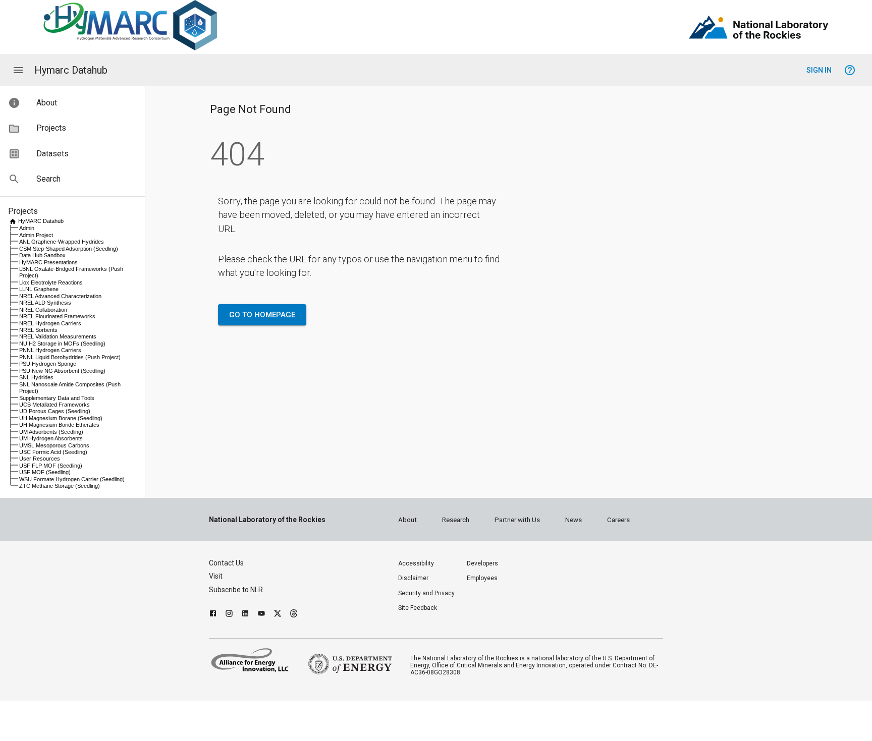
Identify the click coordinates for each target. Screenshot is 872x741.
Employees (482, 578)
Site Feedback (417, 607)
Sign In (819, 70)
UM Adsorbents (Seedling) (51, 432)
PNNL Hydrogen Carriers (50, 350)
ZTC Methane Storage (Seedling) (59, 486)
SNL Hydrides (36, 377)
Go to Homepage (262, 314)
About (407, 520)
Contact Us (226, 563)
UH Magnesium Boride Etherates (59, 425)
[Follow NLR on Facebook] (213, 614)
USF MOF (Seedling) (45, 472)
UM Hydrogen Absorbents (51, 438)
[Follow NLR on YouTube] (261, 614)
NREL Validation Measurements (57, 336)
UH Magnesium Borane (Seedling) (60, 418)
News (573, 520)
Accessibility (416, 563)
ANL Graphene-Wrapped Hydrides (61, 242)
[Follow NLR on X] (278, 614)
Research (455, 520)
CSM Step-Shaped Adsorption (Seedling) (68, 249)
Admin (26, 228)
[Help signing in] (850, 70)
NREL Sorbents (38, 330)
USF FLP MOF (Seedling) (50, 466)
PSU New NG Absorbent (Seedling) (62, 371)
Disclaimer (413, 578)
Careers (618, 520)
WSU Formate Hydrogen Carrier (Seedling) (72, 479)
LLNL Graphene (39, 289)
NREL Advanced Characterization (60, 296)
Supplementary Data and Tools (56, 398)
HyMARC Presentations (48, 262)
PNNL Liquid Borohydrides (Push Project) (70, 357)
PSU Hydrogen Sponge (47, 364)
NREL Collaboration (43, 310)
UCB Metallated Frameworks (54, 405)
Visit (216, 576)
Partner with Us (517, 520)
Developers (482, 563)
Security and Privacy (426, 593)
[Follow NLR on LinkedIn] (245, 614)
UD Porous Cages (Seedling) (54, 411)
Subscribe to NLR (236, 590)
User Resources (39, 458)
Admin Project (36, 235)
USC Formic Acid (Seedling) (53, 452)
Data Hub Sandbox (42, 255)
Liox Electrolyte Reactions (51, 282)
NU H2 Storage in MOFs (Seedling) (62, 343)
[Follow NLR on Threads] (294, 614)
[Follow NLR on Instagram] (229, 614)
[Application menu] (18, 70)
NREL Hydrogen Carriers (50, 323)
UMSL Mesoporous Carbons (54, 445)
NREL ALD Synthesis (45, 303)
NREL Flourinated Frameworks (57, 316)
